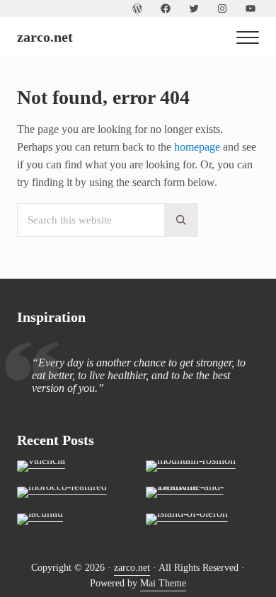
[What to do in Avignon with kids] (202, 466)
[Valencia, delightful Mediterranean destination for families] (73, 466)
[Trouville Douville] (202, 492)
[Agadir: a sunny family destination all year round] (73, 492)
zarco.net (45, 37)
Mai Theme (163, 583)
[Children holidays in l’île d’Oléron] (202, 519)
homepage (197, 147)
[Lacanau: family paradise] (73, 519)
